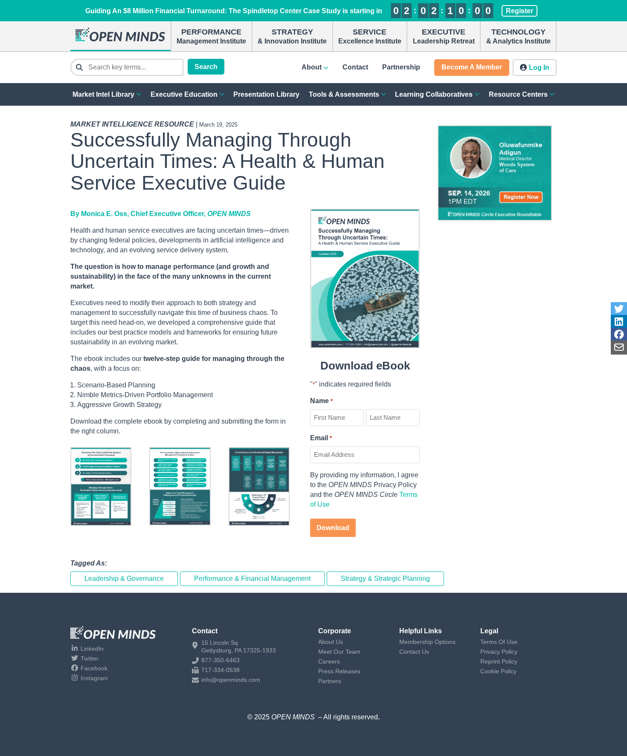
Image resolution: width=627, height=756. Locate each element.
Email (320, 437)
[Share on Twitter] (619, 309)
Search (206, 66)
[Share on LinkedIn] (619, 322)
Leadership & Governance (124, 578)
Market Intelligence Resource (132, 124)
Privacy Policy (498, 651)
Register (519, 10)
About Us (330, 641)
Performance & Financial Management (252, 578)
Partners (329, 681)
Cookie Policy (498, 671)
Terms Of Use (498, 641)
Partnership (401, 67)
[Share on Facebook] (619, 335)
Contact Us (414, 651)
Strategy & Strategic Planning (385, 578)
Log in (539, 67)
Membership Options (427, 641)
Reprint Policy (498, 661)
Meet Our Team (339, 651)
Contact (355, 67)
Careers (329, 661)
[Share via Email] (619, 347)
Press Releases (339, 671)
